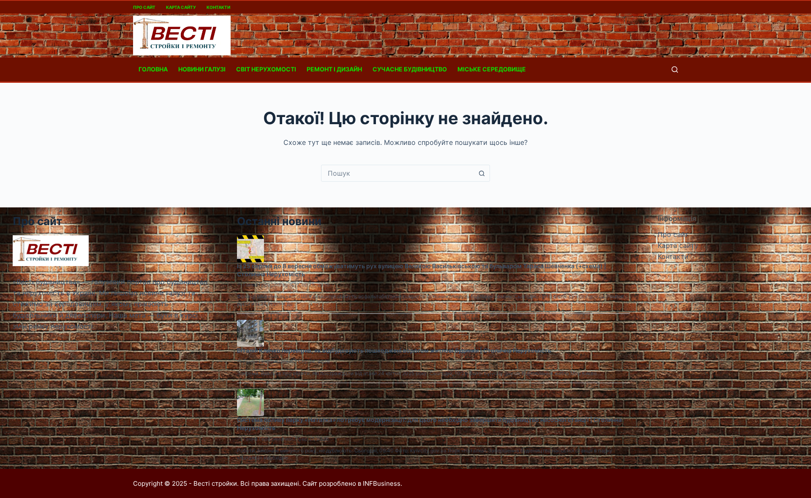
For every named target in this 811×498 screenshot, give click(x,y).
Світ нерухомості (266, 69)
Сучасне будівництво (410, 69)
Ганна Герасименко (267, 284)
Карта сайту (181, 7)
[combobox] (397, 173)
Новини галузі (202, 69)
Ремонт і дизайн (334, 69)
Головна (153, 69)
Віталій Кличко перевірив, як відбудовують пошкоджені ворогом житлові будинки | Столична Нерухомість (394, 350)
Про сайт (144, 7)
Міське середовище (491, 69)
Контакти (218, 7)
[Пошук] (675, 69)
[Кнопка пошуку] (482, 173)
